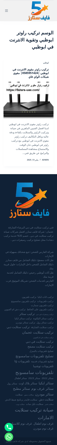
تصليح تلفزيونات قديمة (42, 361)
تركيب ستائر (27, 314)
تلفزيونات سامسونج (34, 372)
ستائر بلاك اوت (28, 383)
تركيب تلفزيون (29, 296)
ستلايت (19, 394)
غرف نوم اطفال (43, 423)
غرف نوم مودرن (43, 428)
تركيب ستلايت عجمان (38, 332)
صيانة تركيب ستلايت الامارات (34, 413)
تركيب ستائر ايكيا (23, 318)
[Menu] (6, 10)
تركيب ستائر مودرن (25, 322)
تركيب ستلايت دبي (18, 327)
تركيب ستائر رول (45, 322)
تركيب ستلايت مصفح (41, 346)
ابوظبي (46, 62)
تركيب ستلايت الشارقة (42, 327)
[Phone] (9, 427)
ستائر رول (12, 383)
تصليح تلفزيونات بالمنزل (41, 351)
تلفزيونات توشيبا (43, 366)
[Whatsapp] (9, 437)
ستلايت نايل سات (34, 404)
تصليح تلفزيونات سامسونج (35, 356)
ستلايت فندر (49, 404)
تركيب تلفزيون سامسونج (23, 301)
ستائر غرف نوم (42, 388)
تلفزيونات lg (22, 361)
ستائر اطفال (20, 378)
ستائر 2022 (48, 378)
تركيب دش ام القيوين (14, 309)
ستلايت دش (46, 399)
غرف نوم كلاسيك (21, 423)
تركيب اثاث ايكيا (46, 296)
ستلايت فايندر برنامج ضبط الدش (21, 399)
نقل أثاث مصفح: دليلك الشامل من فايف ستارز (30, 260)
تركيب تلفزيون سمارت (42, 305)
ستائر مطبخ (21, 388)
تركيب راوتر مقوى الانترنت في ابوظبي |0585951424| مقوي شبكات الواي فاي (31, 73)
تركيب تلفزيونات (45, 301)
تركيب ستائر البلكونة (43, 318)
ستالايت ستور (29, 395)
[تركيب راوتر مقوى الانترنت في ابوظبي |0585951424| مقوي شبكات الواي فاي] (28, 100)
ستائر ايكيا (46, 383)
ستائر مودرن (44, 394)
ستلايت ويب (20, 404)
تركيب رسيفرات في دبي (45, 314)
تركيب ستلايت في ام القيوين (43, 337)
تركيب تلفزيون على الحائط (40, 309)
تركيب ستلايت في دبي (40, 342)
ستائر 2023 (34, 378)
